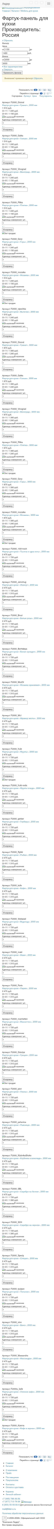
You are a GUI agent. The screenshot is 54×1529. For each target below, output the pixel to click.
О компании (11, 1470)
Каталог (9, 1465)
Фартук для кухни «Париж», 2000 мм (19, 988)
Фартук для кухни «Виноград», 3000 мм (21, 411)
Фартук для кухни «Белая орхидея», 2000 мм (23, 651)
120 (44, 90)
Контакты (10, 1484)
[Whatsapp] (26, 1501)
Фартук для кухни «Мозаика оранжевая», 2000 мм (26, 684)
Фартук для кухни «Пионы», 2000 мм (19, 1091)
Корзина (10, 1491)
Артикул (27, 96)
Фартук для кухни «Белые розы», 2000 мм (22, 618)
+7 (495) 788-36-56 (11, 1498)
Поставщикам (12, 1477)
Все (49, 90)
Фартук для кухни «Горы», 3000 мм (18, 481)
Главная (10, 1463)
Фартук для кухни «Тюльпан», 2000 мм (20, 1291)
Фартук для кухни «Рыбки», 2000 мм (19, 854)
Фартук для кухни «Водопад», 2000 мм (20, 921)
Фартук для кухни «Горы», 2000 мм (18, 241)
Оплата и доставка (14, 1487)
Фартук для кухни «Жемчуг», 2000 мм (20, 584)
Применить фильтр (12, 72)
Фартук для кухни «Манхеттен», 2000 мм (21, 1021)
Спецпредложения (31, 7)
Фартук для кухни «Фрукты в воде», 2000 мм (23, 788)
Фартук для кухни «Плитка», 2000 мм (19, 205)
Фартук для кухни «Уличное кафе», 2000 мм (23, 1391)
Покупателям (12, 1480)
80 (40, 90)
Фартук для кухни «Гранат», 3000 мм (19, 344)
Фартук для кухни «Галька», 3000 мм (19, 378)
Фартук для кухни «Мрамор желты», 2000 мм (23, 718)
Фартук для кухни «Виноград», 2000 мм (21, 171)
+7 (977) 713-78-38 (11, 1501)
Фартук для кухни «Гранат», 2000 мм (19, 105)
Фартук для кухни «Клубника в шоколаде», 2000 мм (26, 1158)
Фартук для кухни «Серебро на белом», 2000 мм (25, 1191)
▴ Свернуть (7, 69)
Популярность (45, 96)
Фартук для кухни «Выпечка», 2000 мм (20, 311)
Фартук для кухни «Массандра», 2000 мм (21, 1358)
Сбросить (37, 78)
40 (35, 90)
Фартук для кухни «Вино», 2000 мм (18, 1325)
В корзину (8, 129)
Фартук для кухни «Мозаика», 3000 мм (20, 514)
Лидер (6, 3)
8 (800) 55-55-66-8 (11, 1504)
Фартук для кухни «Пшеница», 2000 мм (20, 1124)
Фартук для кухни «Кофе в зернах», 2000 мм (23, 1428)
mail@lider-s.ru (9, 1509)
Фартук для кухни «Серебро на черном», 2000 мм (26, 1225)
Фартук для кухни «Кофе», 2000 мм (19, 888)
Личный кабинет (13, 1494)
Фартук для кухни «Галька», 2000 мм (19, 138)
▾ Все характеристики (12, 66)
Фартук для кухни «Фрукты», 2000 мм (20, 751)
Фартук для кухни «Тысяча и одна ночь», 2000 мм (25, 551)
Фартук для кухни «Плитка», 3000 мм (19, 445)
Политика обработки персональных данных (22, 1513)
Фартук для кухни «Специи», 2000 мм (20, 1258)
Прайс (9, 1472)
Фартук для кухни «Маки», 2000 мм (19, 954)
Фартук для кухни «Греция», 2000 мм (19, 1055)
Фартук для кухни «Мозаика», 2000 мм (20, 275)
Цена (34, 96)
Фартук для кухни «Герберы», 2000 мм (20, 821)
